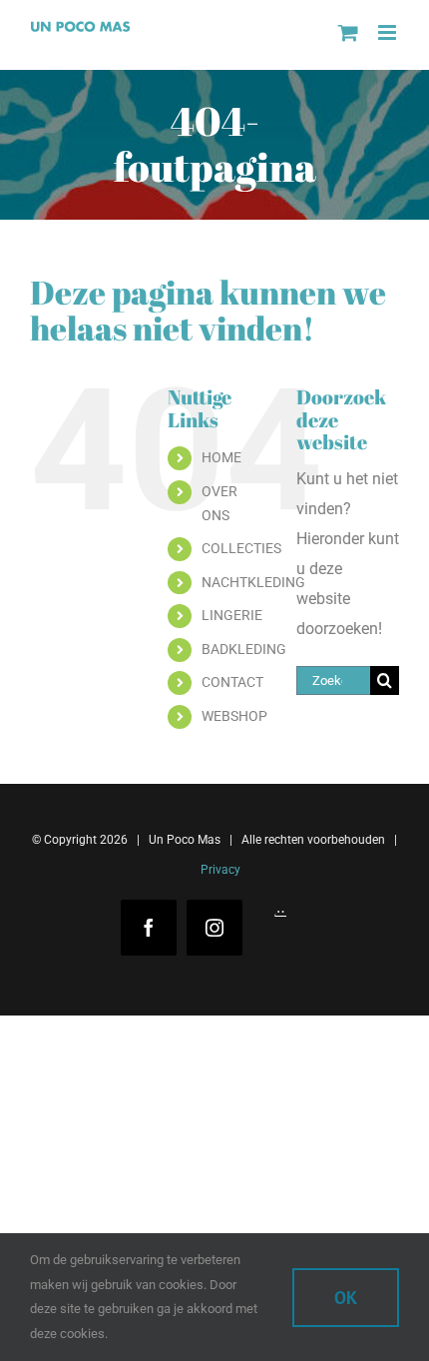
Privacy (219, 870)
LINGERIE (232, 615)
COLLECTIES (241, 548)
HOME (221, 457)
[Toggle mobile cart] (348, 32)
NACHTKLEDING (253, 582)
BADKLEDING (244, 649)
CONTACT (232, 682)
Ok (345, 1297)
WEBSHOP (234, 716)
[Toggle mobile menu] (388, 32)
